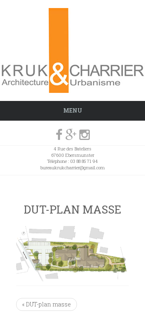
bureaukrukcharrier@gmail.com (72, 167)
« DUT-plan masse (46, 304)
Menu (72, 110)
